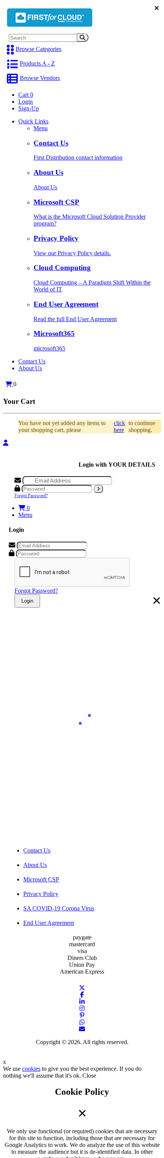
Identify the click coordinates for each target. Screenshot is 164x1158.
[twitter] (82, 988)
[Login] (5, 443)
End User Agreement (48, 923)
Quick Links (33, 121)
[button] (8, 384)
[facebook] (82, 995)
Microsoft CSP (41, 879)
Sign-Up (28, 108)
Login (25, 101)
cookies (31, 1068)
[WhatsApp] (82, 1022)
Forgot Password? (31, 495)
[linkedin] (82, 1001)
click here (119, 426)
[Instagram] (82, 1008)
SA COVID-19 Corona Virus (58, 908)
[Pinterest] (82, 1015)
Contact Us (31, 361)
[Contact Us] (82, 1029)
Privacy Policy (40, 894)
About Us (30, 368)
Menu (41, 128)
